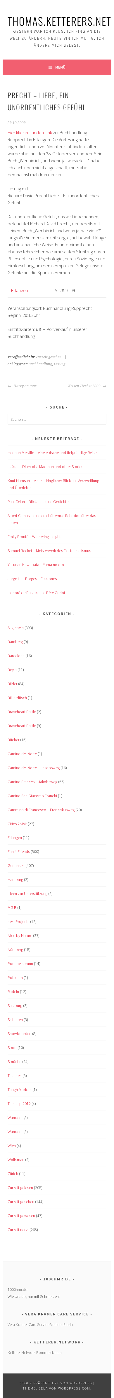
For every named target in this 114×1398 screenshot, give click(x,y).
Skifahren (15, 1019)
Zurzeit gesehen (48, 357)
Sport (12, 1047)
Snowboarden (19, 1033)
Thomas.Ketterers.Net (59, 21)
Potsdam (15, 977)
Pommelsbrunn (20, 963)
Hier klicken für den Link (30, 132)
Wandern (15, 1117)
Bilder (12, 683)
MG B (12, 907)
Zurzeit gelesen (20, 1187)
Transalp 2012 (19, 1103)
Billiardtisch (17, 697)
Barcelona (16, 655)
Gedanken (16, 865)
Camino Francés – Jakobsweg (32, 781)
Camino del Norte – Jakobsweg (34, 767)
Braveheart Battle (22, 711)
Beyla (12, 669)
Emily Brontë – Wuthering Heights (35, 536)
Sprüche (14, 1061)
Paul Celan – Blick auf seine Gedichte (38, 501)
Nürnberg (15, 949)
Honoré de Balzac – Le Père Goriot (36, 592)
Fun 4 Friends (19, 851)
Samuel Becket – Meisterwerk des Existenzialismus (49, 550)
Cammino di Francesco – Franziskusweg (41, 809)
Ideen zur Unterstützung (27, 893)
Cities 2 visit (17, 823)
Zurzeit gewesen (21, 1215)
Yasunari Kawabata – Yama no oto (36, 564)
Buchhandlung (40, 364)
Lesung (59, 364)
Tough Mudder (20, 1089)
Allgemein (16, 627)
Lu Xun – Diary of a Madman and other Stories (45, 466)
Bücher (13, 739)
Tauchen (15, 1075)
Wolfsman (16, 1159)
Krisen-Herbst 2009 (84, 386)
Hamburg (15, 879)
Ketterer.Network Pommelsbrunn (35, 1352)
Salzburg (15, 1005)
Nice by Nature (20, 935)
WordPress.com (74, 1388)
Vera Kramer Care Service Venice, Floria (40, 1324)
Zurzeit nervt (18, 1229)
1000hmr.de (17, 1289)
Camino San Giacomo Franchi (32, 795)
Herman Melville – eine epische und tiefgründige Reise (52, 452)
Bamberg (15, 641)
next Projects (18, 921)
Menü (60, 67)
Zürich (13, 1173)
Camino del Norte (22, 753)
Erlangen (19, 290)
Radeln (13, 991)
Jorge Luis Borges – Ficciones (32, 578)
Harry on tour (25, 386)
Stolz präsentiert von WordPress (56, 1383)
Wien (12, 1145)
